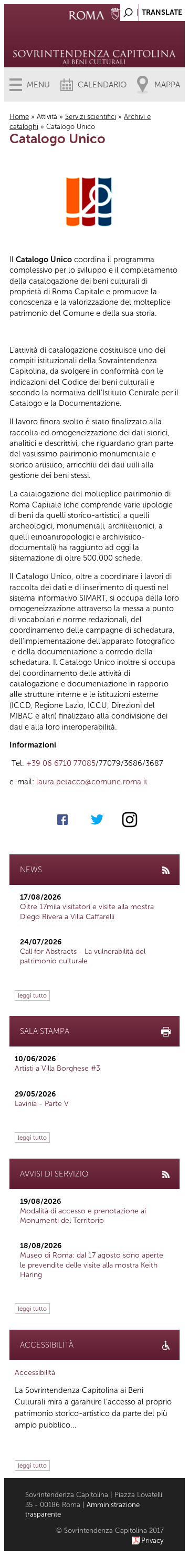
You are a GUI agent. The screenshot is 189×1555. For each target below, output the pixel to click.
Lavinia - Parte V (42, 1103)
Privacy (152, 1540)
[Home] (94, 42)
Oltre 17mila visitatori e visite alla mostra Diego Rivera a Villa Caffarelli (87, 911)
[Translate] (151, 9)
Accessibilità (35, 1372)
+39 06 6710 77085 (61, 763)
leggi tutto (32, 995)
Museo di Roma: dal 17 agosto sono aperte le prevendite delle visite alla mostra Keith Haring (91, 1265)
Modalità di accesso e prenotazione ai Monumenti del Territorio (83, 1216)
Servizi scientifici (90, 117)
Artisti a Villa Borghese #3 (57, 1068)
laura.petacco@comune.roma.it (92, 781)
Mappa (167, 84)
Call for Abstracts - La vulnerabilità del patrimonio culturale (82, 956)
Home (19, 117)
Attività (47, 117)
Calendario (102, 84)
